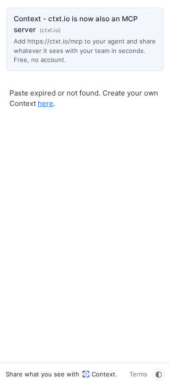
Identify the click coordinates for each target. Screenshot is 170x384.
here (45, 103)
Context (103, 374)
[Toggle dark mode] (158, 374)
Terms (138, 374)
